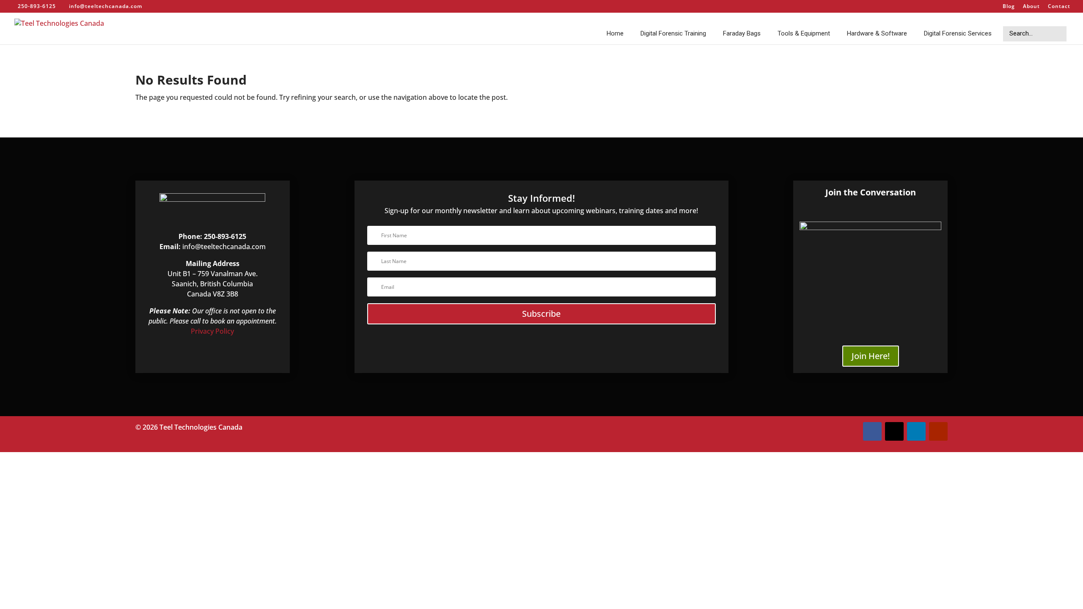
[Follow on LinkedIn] (916, 431)
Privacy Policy (212, 331)
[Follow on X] (894, 431)
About (1031, 7)
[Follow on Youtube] (938, 431)
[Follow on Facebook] (872, 431)
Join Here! (871, 356)
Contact (1059, 7)
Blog (1009, 7)
